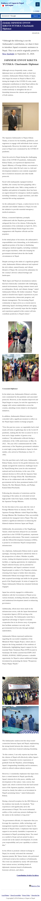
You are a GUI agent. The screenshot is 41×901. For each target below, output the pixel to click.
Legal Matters (5, 895)
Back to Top (35, 886)
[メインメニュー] (38, 4)
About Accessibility (15, 895)
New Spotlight (8, 54)
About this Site (35, 895)
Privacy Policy (26, 895)
